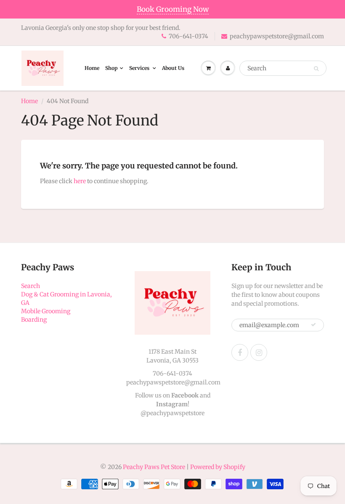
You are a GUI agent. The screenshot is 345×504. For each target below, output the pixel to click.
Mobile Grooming (45, 311)
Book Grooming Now (173, 9)
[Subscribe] (313, 324)
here (80, 181)
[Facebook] (239, 352)
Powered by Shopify (217, 467)
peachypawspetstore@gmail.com (277, 36)
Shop (111, 68)
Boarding (34, 319)
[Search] (316, 68)
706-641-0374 (188, 36)
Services (140, 68)
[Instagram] (258, 352)
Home (92, 68)
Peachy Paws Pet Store (154, 467)
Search (30, 286)
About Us (173, 68)
